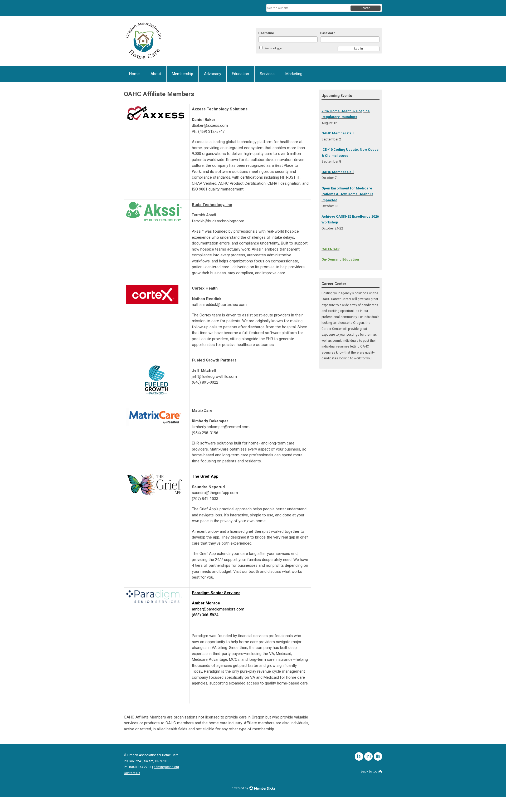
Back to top (369, 771)
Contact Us (132, 773)
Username (266, 33)
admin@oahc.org (166, 767)
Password (327, 33)
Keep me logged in (275, 48)
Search (366, 8)
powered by (240, 788)
